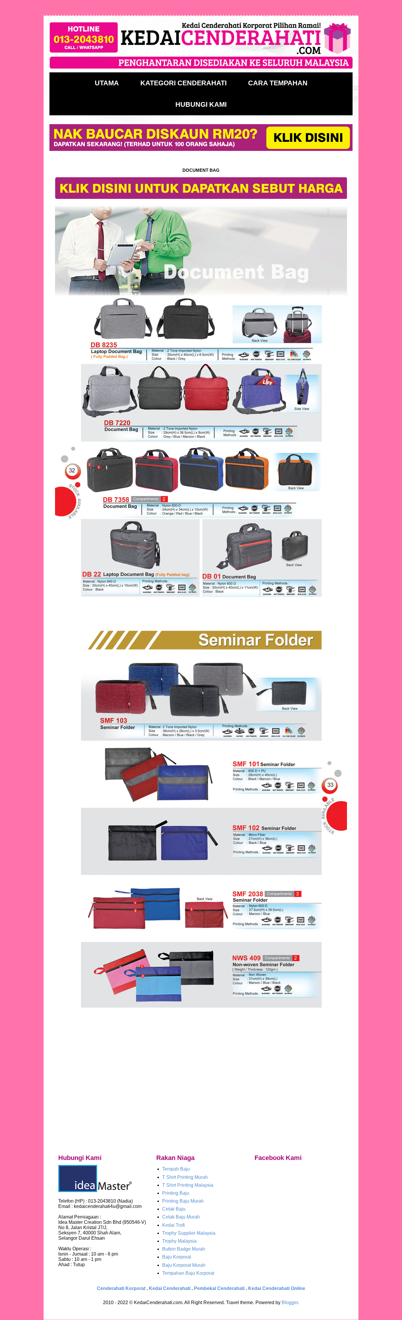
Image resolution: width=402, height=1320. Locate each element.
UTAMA (107, 83)
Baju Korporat (176, 1256)
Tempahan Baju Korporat (188, 1273)
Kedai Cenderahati (169, 1288)
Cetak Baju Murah (181, 1216)
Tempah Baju (176, 1168)
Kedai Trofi (173, 1225)
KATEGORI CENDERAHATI (183, 83)
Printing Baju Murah (183, 1201)
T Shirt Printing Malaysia (187, 1185)
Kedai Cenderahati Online (276, 1288)
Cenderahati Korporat (121, 1288)
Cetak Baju (173, 1208)
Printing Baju (175, 1193)
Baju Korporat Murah (183, 1265)
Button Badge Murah (183, 1248)
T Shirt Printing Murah (185, 1177)
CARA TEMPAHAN (278, 83)
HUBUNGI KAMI (201, 104)
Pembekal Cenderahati (219, 1288)
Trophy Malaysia (179, 1241)
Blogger (290, 1302)
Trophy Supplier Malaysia (188, 1233)
